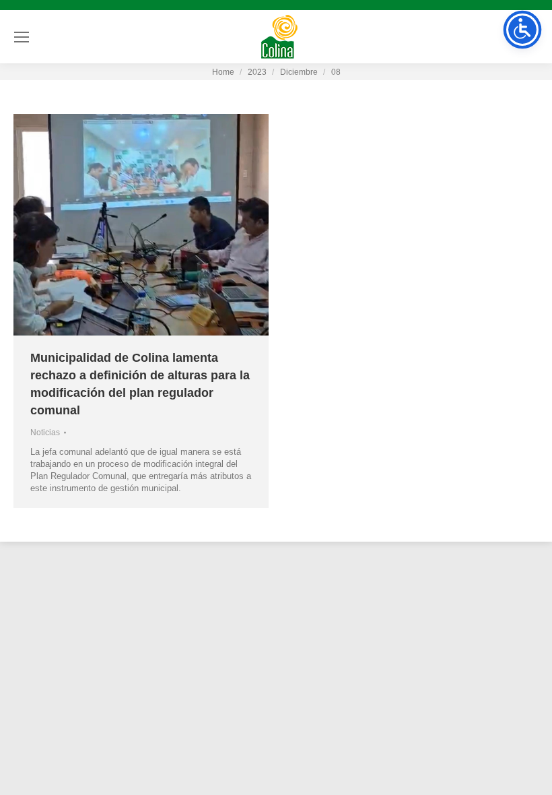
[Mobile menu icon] (21, 37)
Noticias (45, 432)
